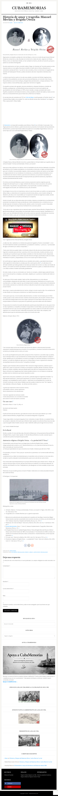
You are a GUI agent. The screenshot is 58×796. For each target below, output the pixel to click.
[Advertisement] (29, 114)
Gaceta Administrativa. (11, 526)
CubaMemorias (29, 8)
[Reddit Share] (32, 545)
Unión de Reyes (30, 97)
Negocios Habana (24, 775)
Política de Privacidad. (8, 775)
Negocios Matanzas (25, 776)
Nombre (5, 581)
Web (4, 595)
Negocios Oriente (33, 776)
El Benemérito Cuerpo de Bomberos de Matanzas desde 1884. (30, 765)
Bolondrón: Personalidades (18, 552)
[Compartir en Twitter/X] (29, 545)
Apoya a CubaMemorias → (10, 682)
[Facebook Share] (25, 545)
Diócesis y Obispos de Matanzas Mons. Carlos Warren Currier (26, 758)
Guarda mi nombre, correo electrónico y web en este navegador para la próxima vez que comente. (26, 605)
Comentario (6, 566)
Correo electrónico (8, 588)
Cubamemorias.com (33, 793)
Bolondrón (7, 125)
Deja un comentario (18, 22)
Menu (30, 3)
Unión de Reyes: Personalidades (41, 552)
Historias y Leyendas (41, 775)
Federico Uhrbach (29, 552)
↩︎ (41, 521)
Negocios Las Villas (32, 775)
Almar (6, 758)
